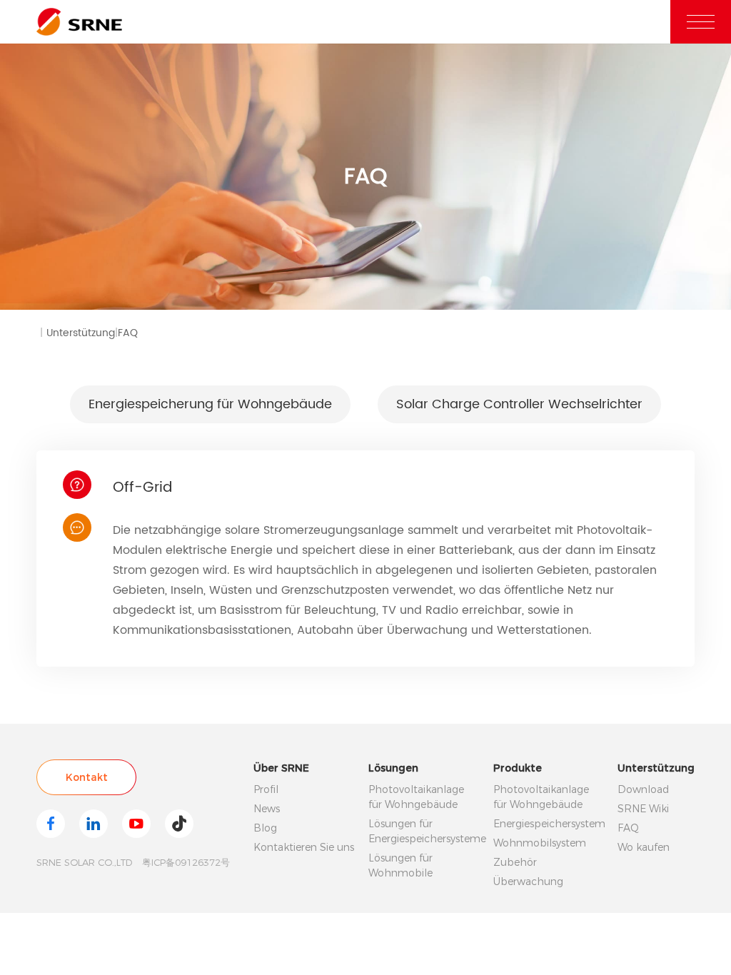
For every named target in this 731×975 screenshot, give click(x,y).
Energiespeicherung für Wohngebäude (210, 404)
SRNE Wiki (643, 808)
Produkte (517, 768)
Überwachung (528, 881)
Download (643, 789)
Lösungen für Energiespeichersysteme (423, 831)
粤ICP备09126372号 (186, 862)
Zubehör (515, 862)
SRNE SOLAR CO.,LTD (84, 862)
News (266, 808)
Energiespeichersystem (548, 823)
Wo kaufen (643, 847)
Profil (265, 789)
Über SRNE (281, 768)
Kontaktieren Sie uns (303, 847)
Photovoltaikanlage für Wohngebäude (416, 797)
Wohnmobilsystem (539, 843)
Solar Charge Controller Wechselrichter (519, 404)
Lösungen (393, 768)
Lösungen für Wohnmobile (400, 865)
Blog (265, 828)
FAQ (128, 333)
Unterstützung (82, 333)
